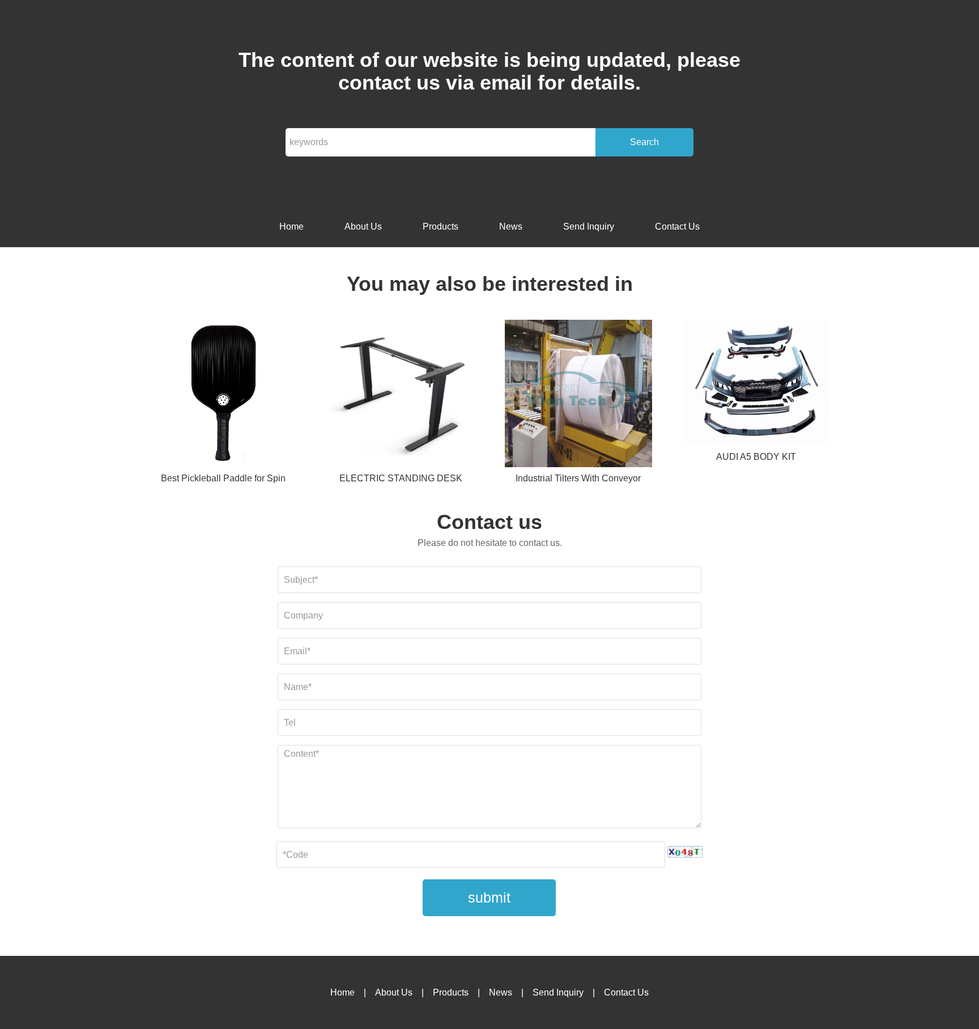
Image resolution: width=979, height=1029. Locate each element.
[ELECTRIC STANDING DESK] (400, 395)
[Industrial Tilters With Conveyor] (578, 395)
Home (291, 226)
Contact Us (677, 226)
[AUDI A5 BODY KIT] (755, 385)
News (510, 226)
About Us (363, 226)
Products (440, 226)
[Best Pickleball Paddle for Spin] (223, 395)
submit (489, 897)
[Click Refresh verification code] (685, 852)
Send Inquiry (588, 226)
